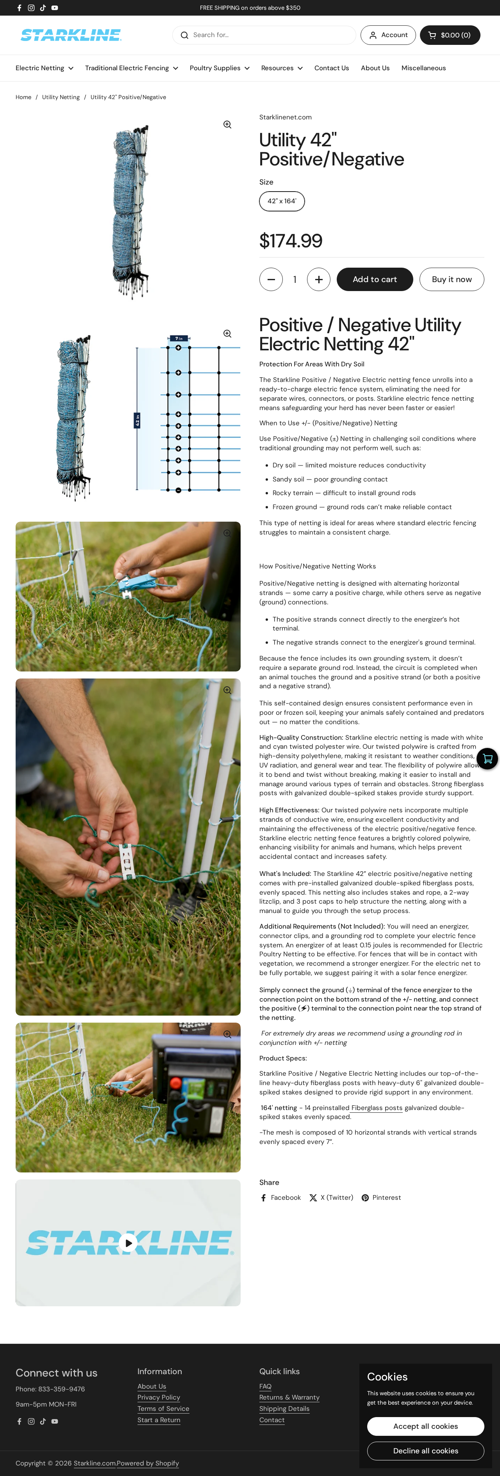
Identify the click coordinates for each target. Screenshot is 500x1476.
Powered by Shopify (148, 1463)
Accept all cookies (425, 1426)
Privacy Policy (159, 1397)
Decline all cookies (426, 1451)
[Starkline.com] (70, 35)
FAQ (265, 1386)
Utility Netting (61, 97)
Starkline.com (95, 1463)
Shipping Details (284, 1408)
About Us (152, 1386)
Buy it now (452, 279)
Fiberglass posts (376, 1107)
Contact (272, 1420)
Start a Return (159, 1420)
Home (23, 97)
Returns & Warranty (289, 1397)
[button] (450, 35)
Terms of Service (163, 1408)
